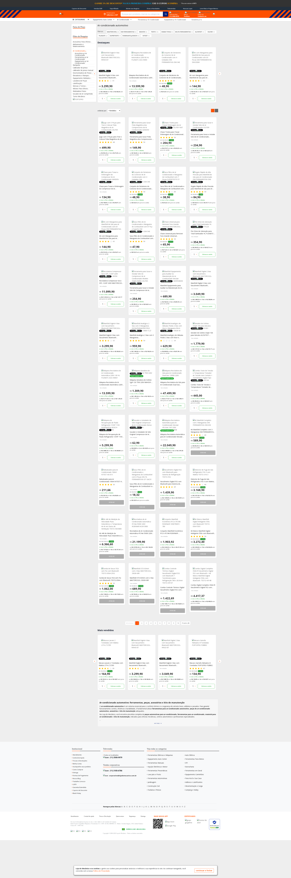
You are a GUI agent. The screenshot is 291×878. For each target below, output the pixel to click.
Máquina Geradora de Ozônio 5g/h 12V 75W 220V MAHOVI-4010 (141, 381)
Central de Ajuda (78, 758)
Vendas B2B (98, 8)
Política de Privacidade (101, 871)
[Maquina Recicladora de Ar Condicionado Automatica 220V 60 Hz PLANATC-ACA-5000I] (111, 61)
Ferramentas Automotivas (157, 778)
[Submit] (165, 14)
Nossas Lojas (187, 8)
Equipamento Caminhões (194, 774)
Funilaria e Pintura (154, 790)
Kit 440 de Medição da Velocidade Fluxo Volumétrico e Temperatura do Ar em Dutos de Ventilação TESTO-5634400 (111, 534)
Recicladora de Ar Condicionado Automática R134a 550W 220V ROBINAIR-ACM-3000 (141, 532)
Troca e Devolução (105, 816)
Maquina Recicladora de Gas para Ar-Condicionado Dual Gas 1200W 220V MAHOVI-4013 (201, 76)
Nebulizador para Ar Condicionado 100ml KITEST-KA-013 (111, 480)
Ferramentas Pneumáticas (157, 770)
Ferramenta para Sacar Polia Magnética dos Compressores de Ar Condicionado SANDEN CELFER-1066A (142, 138)
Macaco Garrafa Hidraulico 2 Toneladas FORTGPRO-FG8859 (201, 664)
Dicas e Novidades (153, 8)
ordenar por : (102, 111)
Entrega (75, 773)
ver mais (157, 723)
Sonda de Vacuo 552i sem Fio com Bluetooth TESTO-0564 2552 (110, 579)
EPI (186, 763)
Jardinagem (152, 782)
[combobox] (144, 14)
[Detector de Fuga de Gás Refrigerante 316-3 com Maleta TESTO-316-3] (203, 472)
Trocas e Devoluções (79, 761)
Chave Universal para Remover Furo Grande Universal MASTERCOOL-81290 (171, 234)
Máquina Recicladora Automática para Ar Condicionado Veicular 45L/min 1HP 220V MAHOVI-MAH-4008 (172, 435)
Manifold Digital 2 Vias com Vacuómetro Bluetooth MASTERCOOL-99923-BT (201, 284)
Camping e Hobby (191, 790)
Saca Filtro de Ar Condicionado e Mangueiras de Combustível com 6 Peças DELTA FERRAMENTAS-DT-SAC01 (142, 485)
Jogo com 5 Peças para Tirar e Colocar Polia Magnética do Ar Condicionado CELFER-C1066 (110, 138)
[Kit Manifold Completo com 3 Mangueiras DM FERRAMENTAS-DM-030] (203, 422)
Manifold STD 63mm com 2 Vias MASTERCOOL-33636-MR (142, 579)
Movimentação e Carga (194, 786)
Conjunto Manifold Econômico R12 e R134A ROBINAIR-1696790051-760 (171, 532)
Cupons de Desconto (79, 8)
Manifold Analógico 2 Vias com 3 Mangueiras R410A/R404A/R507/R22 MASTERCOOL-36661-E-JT (142, 336)
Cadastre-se (202, 16)
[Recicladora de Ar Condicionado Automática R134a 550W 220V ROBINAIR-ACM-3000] (142, 523)
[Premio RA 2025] (202, 820)
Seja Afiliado (114, 8)
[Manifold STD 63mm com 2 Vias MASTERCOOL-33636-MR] (142, 571)
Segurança (132, 816)
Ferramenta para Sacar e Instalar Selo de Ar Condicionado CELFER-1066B (203, 135)
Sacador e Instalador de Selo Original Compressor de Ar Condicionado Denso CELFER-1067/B (141, 433)
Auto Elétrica (190, 755)
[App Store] (170, 822)
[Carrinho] (213, 12)
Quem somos (120, 816)
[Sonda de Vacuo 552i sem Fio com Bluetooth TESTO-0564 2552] (111, 571)
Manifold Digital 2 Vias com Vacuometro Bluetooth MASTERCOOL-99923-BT (139, 664)
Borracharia (189, 767)
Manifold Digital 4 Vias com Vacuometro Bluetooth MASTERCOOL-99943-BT (109, 664)
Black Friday (76, 793)
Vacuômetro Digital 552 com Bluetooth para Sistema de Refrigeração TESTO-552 (170, 482)
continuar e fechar (204, 870)
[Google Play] (170, 825)
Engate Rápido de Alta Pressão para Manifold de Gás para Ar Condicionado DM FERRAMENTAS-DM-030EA (202, 187)
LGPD (74, 784)
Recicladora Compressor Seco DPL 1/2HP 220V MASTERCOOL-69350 (111, 282)
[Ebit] (190, 820)
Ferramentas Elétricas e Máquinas (160, 755)
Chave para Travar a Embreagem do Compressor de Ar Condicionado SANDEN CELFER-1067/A (111, 187)
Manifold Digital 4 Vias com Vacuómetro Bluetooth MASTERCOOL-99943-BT (109, 336)
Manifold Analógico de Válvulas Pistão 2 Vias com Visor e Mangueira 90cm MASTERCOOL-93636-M (172, 336)
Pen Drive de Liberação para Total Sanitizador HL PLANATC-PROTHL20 (202, 232)
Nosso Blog (76, 778)
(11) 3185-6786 (115, 770)
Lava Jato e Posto (154, 774)
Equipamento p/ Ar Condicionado (175, 20)
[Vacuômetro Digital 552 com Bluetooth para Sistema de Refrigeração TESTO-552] (172, 473)
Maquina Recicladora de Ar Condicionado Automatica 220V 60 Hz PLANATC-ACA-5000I (110, 76)
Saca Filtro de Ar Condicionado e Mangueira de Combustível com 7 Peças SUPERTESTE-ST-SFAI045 (172, 187)
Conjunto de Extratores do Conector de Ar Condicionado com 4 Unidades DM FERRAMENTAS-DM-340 (140, 76)
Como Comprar (77, 770)
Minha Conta (77, 764)
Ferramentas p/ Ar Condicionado (148, 20)
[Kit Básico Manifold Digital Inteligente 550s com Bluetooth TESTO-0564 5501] (203, 523)
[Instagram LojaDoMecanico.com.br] (84, 831)
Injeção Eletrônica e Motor (157, 767)
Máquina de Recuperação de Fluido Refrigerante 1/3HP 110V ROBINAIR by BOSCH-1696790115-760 (110, 435)
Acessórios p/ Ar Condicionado (201, 20)
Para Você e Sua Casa (193, 778)
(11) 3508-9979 (115, 757)
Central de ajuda (89, 816)
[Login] (204, 12)
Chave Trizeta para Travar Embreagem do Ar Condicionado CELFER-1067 (172, 133)
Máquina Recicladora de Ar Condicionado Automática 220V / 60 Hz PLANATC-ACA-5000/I (111, 383)
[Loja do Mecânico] (86, 14)
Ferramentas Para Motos (194, 759)
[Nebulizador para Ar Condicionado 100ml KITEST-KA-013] (111, 472)
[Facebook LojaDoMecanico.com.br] (73, 831)
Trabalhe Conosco (78, 781)
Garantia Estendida (79, 787)
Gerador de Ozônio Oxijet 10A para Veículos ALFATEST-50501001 (202, 334)
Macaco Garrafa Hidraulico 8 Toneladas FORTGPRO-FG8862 (170, 664)
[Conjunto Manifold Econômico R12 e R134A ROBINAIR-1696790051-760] (172, 523)
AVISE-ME (203, 452)
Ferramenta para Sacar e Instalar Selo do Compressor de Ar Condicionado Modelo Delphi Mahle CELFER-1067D (142, 289)
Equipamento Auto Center (157, 759)
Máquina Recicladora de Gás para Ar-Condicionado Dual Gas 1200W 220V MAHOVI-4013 (172, 383)
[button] (94, 73)
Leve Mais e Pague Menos (209, 8)
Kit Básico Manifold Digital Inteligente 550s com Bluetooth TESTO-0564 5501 (202, 532)
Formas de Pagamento (80, 775)
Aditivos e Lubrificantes (193, 782)
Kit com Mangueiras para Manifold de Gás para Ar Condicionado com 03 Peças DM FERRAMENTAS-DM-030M (111, 237)
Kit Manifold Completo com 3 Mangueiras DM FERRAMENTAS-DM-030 (203, 430)
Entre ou (201, 14)
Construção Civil (154, 786)
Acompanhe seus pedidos (81, 767)
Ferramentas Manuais (156, 763)
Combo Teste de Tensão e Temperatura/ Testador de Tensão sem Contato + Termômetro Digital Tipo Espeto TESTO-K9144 (203, 386)
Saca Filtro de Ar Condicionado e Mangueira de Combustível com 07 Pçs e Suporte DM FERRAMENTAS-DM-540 (142, 237)
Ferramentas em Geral (193, 770)
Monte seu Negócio (132, 8)
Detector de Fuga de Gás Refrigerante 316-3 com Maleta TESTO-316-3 (202, 480)
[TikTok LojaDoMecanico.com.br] (90, 831)
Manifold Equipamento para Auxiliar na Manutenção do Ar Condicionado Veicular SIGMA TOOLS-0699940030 (171, 286)
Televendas (171, 8)
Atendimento (77, 755)
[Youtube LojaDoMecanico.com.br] (78, 831)
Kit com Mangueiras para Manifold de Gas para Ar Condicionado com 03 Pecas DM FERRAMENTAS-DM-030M (171, 76)
